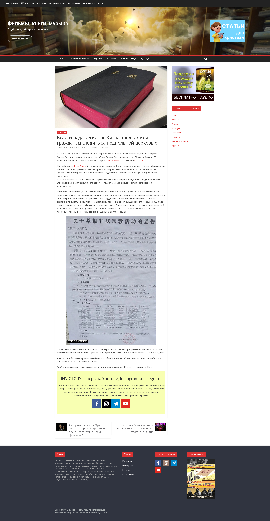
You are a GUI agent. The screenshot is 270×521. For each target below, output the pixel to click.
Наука (134, 58)
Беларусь (176, 128)
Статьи (43, 3)
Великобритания (180, 141)
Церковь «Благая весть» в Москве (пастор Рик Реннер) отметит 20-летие (135, 428)
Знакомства (59, 3)
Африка (175, 145)
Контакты (127, 461)
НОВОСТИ (62, 58)
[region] (135, 31)
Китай (74, 147)
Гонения (124, 58)
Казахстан (176, 132)
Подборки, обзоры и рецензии (28, 29)
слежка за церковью (99, 147)
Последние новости (80, 58)
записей (128, 474)
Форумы (76, 3)
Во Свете (139, 160)
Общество (111, 58)
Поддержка (127, 465)
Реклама (126, 470)
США (174, 115)
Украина (175, 119)
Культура (146, 58)
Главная (14, 3)
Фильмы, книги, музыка (38, 24)
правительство (84, 147)
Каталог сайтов (95, 3)
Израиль (176, 137)
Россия (175, 124)
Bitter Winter (80, 165)
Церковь (98, 58)
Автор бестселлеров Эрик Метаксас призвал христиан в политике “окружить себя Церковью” (88, 430)
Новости (29, 3)
